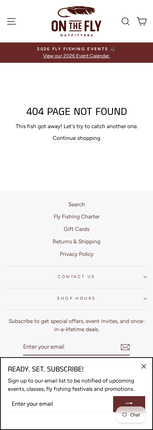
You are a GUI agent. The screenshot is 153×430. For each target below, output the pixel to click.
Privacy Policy (77, 254)
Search (76, 204)
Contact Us (76, 276)
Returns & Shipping (76, 241)
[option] (76, 52)
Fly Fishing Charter (77, 216)
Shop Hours (76, 298)
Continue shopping (76, 138)
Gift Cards (76, 229)
